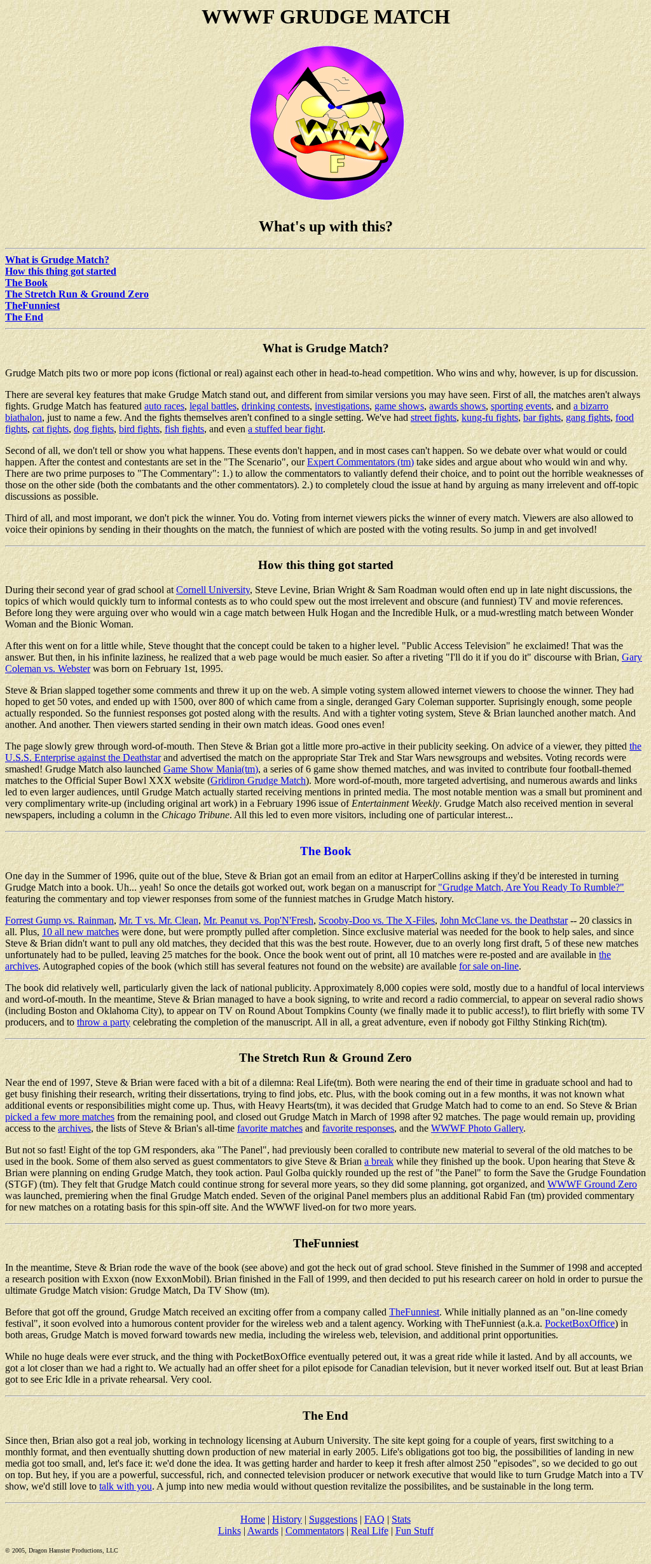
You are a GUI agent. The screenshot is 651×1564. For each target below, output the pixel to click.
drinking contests (276, 406)
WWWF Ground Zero (592, 1184)
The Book (26, 282)
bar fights (542, 417)
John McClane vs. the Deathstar (504, 920)
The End (24, 317)
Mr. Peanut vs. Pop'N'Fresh (258, 920)
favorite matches (270, 1128)
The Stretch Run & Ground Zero (77, 294)
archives (74, 1128)
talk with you (125, 1486)
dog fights (94, 428)
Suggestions (333, 1519)
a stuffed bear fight (285, 428)
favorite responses (358, 1128)
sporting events (521, 406)
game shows (399, 406)
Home (252, 1519)
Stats (401, 1519)
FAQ (374, 1519)
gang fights (588, 417)
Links (229, 1530)
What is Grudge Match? (57, 259)
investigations (342, 406)
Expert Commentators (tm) (360, 461)
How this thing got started (60, 271)
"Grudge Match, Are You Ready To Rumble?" (531, 887)
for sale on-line (489, 966)
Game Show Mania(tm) (210, 769)
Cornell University (213, 589)
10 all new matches (80, 931)
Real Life (369, 1530)
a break (379, 1161)
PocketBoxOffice (580, 1323)
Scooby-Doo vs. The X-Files (377, 920)
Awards (262, 1530)
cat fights (50, 428)
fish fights (184, 428)
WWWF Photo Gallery (477, 1128)
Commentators (314, 1530)
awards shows (457, 406)
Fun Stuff (414, 1530)
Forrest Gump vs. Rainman (59, 920)
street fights (433, 417)
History (287, 1519)
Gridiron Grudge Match (258, 780)
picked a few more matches (59, 1116)
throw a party (103, 1022)
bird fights (139, 428)
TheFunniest (32, 305)
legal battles (212, 406)
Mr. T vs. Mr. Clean (158, 920)
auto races (164, 406)
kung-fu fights (490, 417)
